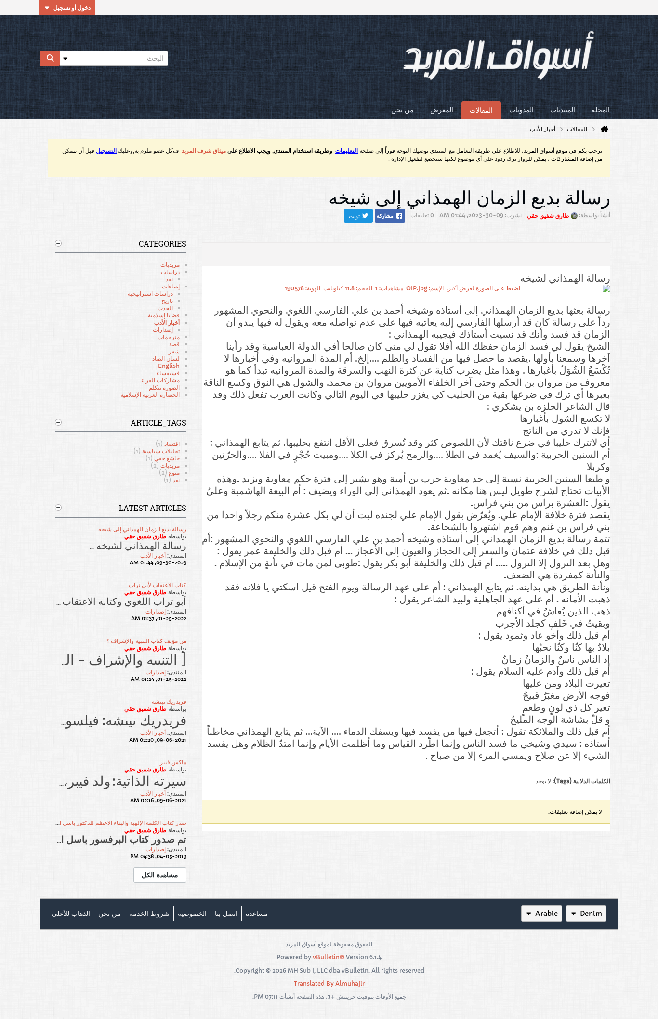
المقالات (481, 110)
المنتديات (562, 109)
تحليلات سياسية (161, 451)
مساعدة (257, 913)
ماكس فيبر (173, 762)
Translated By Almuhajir (329, 983)
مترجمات (169, 336)
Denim (591, 913)
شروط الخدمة (149, 913)
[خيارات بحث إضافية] (65, 58)
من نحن (402, 109)
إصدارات (163, 329)
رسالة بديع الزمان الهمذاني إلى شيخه (142, 529)
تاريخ (167, 300)
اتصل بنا (226, 913)
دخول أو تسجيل (72, 7)
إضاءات (171, 286)
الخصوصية (192, 913)
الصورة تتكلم (164, 387)
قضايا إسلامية (164, 315)
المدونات (521, 109)
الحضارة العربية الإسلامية (150, 394)
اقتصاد (172, 443)
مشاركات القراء (160, 380)
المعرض (441, 109)
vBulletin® (328, 957)
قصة (174, 344)
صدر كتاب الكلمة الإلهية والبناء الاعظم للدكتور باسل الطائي (115, 822)
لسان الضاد (166, 358)
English (169, 365)
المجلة (601, 109)
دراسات (170, 271)
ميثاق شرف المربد (204, 150)
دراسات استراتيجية (150, 293)
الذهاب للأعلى (71, 913)
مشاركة (385, 216)
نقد (169, 279)
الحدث (165, 308)
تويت (354, 216)
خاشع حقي (167, 458)
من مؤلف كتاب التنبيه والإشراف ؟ (146, 640)
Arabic (546, 913)
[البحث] (50, 58)
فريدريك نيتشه (169, 701)
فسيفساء (168, 373)
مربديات (170, 264)
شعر (174, 351)
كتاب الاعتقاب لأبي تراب (157, 584)
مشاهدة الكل (160, 875)
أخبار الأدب (167, 322)
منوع (174, 472)
